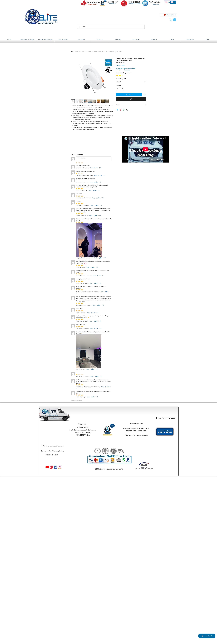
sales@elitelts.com (89, 430)
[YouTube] (47, 467)
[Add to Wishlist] (144, 94)
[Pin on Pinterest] (120, 110)
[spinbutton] (120, 88)
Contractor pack (121, 79)
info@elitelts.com (75, 430)
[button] (173, 19)
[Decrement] (117, 88)
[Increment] (122, 88)
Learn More (127, 70)
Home (72, 52)
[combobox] (131, 81)
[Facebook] (55, 467)
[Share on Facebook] (117, 110)
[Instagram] (59, 467)
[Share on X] (127, 110)
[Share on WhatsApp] (124, 110)
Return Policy (52, 455)
